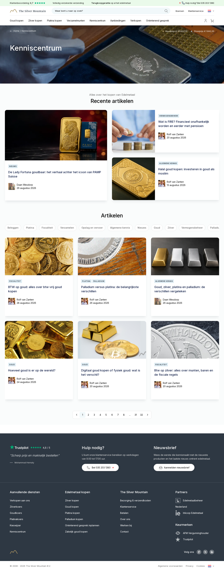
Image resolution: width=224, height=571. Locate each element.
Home (16, 31)
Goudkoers (16, 513)
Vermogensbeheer (192, 227)
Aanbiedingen (117, 20)
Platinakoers (16, 519)
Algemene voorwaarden (170, 566)
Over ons (125, 519)
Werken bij (126, 525)
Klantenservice (196, 11)
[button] (10, 228)
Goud (157, 227)
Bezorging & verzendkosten (135, 500)
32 (141, 414)
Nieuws (142, 227)
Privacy (189, 566)
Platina (30, 227)
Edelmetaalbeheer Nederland (189, 503)
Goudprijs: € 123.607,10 (176, 31)
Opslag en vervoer (92, 227)
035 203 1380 (207, 3)
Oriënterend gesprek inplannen (82, 525)
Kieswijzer (15, 525)
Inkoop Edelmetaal (193, 513)
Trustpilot (188, 539)
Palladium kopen (74, 519)
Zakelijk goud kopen (76, 531)
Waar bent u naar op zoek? (69, 11)
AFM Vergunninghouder (196, 533)
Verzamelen (67, 227)
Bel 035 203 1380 (101, 467)
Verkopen (135, 20)
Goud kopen (16, 20)
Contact (124, 531)
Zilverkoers (16, 506)
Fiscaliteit (47, 227)
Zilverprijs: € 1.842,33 (204, 31)
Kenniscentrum (97, 20)
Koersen (180, 11)
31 (136, 414)
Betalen (124, 513)
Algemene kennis (120, 227)
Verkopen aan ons (20, 500)
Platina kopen (54, 20)
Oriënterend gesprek (157, 20)
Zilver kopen (35, 20)
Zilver (171, 227)
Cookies (200, 566)
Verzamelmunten (76, 20)
